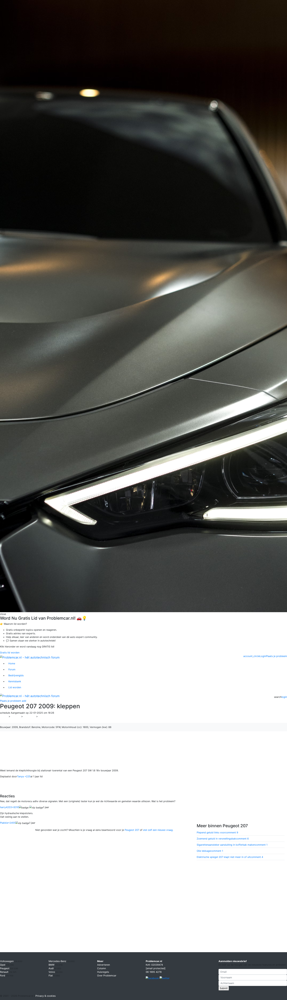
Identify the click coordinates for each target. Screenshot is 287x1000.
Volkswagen (7, 961)
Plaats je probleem (276, 656)
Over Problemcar (106, 975)
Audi (51, 968)
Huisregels (103, 971)
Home (11, 663)
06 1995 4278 (154, 971)
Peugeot (29, 716)
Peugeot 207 (132, 829)
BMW (52, 964)
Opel (3, 964)
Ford (3, 975)
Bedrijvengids (16, 675)
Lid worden (14, 687)
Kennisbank (14, 681)
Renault (4, 971)
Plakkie (8, 822)
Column (101, 968)
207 (42, 716)
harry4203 (9, 807)
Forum (11, 669)
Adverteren (103, 964)
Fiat (51, 975)
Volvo (52, 971)
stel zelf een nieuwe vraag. (158, 829)
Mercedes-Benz (58, 961)
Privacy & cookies (45, 995)
